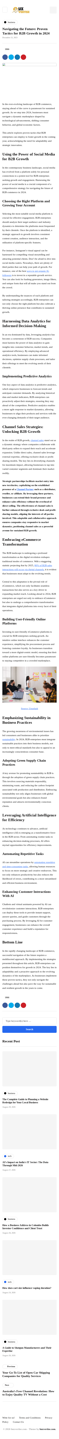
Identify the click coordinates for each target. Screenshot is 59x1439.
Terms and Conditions (30, 1417)
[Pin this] (23, 57)
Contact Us (18, 1422)
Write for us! (8, 1417)
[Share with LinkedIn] (17, 57)
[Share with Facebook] (5, 57)
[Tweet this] (11, 57)
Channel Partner (25, 489)
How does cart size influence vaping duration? (26, 1288)
